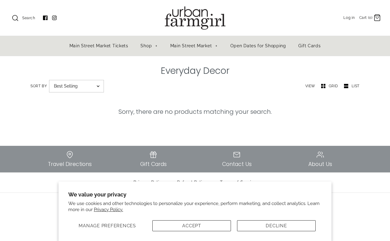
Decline (276, 225)
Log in (349, 18)
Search (28, 18)
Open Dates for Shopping (258, 45)
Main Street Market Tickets (98, 45)
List (356, 86)
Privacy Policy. (108, 209)
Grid (334, 86)
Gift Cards (309, 45)
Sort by (38, 86)
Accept (191, 225)
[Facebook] (45, 18)
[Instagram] (54, 18)
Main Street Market (194, 45)
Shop (148, 45)
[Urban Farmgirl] (195, 10)
